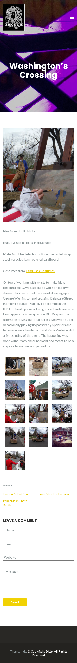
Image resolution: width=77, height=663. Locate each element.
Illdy (23, 651)
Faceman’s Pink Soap (16, 494)
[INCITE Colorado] (14, 17)
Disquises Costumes (40, 271)
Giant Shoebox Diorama (54, 494)
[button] (15, 366)
